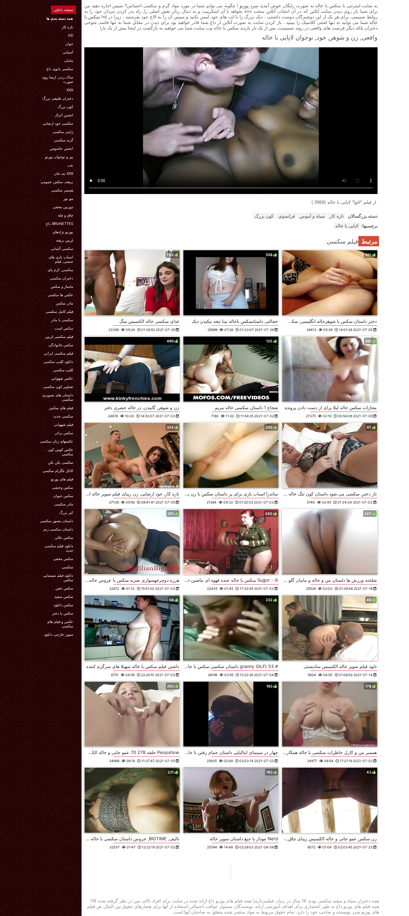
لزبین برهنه (64, 240)
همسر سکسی (62, 190)
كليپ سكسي (63, 370)
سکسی (67, 567)
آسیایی (68, 52)
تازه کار (67, 27)
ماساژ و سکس (62, 286)
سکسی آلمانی (62, 248)
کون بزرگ (65, 106)
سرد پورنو (248, 5)
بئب (70, 165)
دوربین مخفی (63, 207)
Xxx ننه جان (63, 173)
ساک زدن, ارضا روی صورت (57, 79)
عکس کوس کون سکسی (60, 451)
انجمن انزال (64, 115)
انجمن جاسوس (61, 148)
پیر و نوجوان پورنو (59, 156)
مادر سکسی (63, 504)
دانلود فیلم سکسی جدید (59, 548)
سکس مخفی (63, 558)
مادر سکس (64, 303)
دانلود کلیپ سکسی (58, 361)
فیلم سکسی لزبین (59, 336)
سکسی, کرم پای (60, 269)
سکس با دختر (62, 613)
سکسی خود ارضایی (58, 123)
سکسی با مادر (62, 320)
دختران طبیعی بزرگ (57, 98)
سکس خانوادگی (60, 345)
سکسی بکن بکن (60, 462)
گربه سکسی (63, 140)
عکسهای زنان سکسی (56, 441)
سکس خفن (64, 588)
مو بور (68, 198)
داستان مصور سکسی (56, 521)
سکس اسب (64, 328)
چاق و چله (65, 215)
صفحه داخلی (63, 10)
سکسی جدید (63, 416)
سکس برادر (64, 433)
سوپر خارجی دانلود (58, 634)
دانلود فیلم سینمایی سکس (58, 577)
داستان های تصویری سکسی (57, 397)
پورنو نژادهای (63, 232)
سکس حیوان (63, 495)
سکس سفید (63, 596)
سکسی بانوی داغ (59, 69)
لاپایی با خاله (346, 226)
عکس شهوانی (62, 378)
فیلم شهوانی (63, 424)
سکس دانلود (63, 605)
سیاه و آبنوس (312, 216)
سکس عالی (64, 537)
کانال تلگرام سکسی (58, 470)
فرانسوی (286, 216)
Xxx (69, 90)
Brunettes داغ (59, 223)
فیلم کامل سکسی (59, 311)
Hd (70, 35)
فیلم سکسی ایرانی (58, 353)
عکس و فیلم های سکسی (60, 623)
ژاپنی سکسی (63, 131)
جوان (69, 43)
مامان (68, 60)
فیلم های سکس (61, 408)
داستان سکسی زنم (58, 529)
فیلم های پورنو (62, 479)
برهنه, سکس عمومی (57, 182)
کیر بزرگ (66, 512)
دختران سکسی (61, 278)
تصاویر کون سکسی (58, 386)
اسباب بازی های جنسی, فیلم (61, 259)
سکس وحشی (62, 487)
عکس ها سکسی (60, 295)
